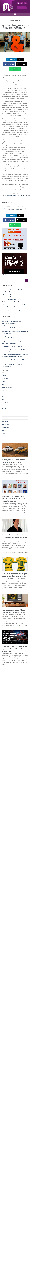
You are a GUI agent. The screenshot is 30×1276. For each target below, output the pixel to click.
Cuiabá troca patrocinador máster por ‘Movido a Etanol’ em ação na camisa (14, 311)
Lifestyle (4, 406)
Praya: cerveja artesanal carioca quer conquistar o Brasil (12, 365)
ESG (3, 399)
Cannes (3, 381)
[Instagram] (25, 3)
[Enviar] (26, 280)
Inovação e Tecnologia (7, 402)
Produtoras (5, 418)
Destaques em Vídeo (7, 393)
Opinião (4, 415)
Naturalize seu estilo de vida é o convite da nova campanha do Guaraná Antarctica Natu (15, 355)
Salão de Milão (5, 424)
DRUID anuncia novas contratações (13, 346)
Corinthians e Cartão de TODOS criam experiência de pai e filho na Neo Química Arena (14, 649)
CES (3, 384)
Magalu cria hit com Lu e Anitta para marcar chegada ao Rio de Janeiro (14, 337)
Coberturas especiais (7, 387)
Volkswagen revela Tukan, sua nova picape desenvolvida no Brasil (12, 296)
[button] (15, 14)
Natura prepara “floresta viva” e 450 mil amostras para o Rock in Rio (14, 291)
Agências (12, 20)
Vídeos (3, 433)
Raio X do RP (5, 421)
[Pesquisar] (26, 7)
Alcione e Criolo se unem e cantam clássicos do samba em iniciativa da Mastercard (15, 327)
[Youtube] (21, 3)
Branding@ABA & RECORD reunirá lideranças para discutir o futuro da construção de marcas (15, 301)
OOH (3, 412)
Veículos (4, 430)
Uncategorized (5, 427)
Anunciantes (5, 378)
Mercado (4, 409)
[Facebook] (18, 3)
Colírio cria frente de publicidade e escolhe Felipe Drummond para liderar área (14, 306)
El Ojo (3, 396)
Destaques (17, 20)
